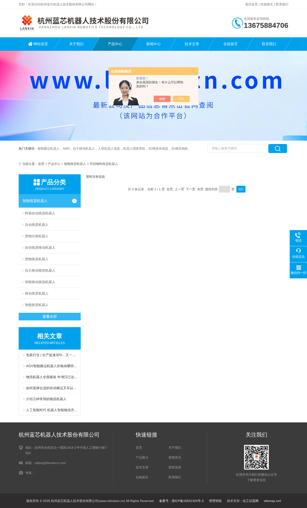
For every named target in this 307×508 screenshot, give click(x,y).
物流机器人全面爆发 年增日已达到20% (52, 377)
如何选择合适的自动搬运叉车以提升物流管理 (52, 388)
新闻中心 (153, 44)
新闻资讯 (175, 457)
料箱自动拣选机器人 (40, 213)
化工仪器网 (250, 501)
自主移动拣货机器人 (40, 270)
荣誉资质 (175, 467)
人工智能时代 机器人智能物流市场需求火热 (52, 410)
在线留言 (266, 4)
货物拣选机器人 (37, 259)
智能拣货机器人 (75, 164)
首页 (41, 164)
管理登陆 (215, 501)
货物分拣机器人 (37, 236)
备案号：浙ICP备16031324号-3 (181, 501)
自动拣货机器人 (37, 224)
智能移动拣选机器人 (40, 282)
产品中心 (115, 44)
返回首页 (251, 4)
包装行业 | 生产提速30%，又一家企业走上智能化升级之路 (52, 355)
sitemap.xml (272, 501)
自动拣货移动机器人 (40, 247)
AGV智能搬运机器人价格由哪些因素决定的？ (52, 366)
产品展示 (142, 457)
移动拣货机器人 (37, 293)
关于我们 (76, 44)
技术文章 (192, 44)
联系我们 (282, 4)
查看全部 (49, 316)
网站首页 (40, 44)
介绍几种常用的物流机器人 (46, 399)
